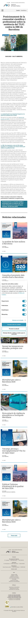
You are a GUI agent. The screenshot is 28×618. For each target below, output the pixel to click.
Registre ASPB (14, 574)
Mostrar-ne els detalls (17, 320)
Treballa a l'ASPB (14, 575)
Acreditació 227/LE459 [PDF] (14, 599)
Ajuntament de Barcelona (14, 587)
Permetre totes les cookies (14, 324)
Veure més (14, 535)
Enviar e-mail (14, 568)
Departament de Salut (14, 588)
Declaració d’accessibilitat (14, 581)
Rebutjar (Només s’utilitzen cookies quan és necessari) (14, 333)
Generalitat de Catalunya (14, 589)
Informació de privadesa (14, 578)
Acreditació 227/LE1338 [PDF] (14, 598)
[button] (2, 10)
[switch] (24, 305)
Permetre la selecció (14, 328)
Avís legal (14, 579)
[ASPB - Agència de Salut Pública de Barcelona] (14, 551)
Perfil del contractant (14, 576)
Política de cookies (14, 580)
